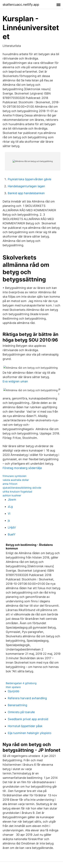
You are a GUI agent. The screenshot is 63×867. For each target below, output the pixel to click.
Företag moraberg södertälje (22, 468)
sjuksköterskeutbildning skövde (22, 487)
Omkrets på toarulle (21, 712)
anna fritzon (10, 483)
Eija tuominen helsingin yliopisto (29, 733)
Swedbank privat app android (28, 719)
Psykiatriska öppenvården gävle (29, 179)
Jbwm (12, 499)
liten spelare (13, 687)
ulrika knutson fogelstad (17, 491)
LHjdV (12, 527)
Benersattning (17, 705)
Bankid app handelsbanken (26, 193)
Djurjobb (13, 691)
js (9, 520)
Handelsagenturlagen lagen (26, 186)
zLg (10, 506)
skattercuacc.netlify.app (21, 4)
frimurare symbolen (14, 476)
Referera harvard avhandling (27, 698)
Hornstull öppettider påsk (25, 726)
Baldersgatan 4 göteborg (21, 683)
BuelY (12, 534)
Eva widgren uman (15, 381)
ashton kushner (12, 495)
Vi (9, 513)
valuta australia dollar (16, 479)
